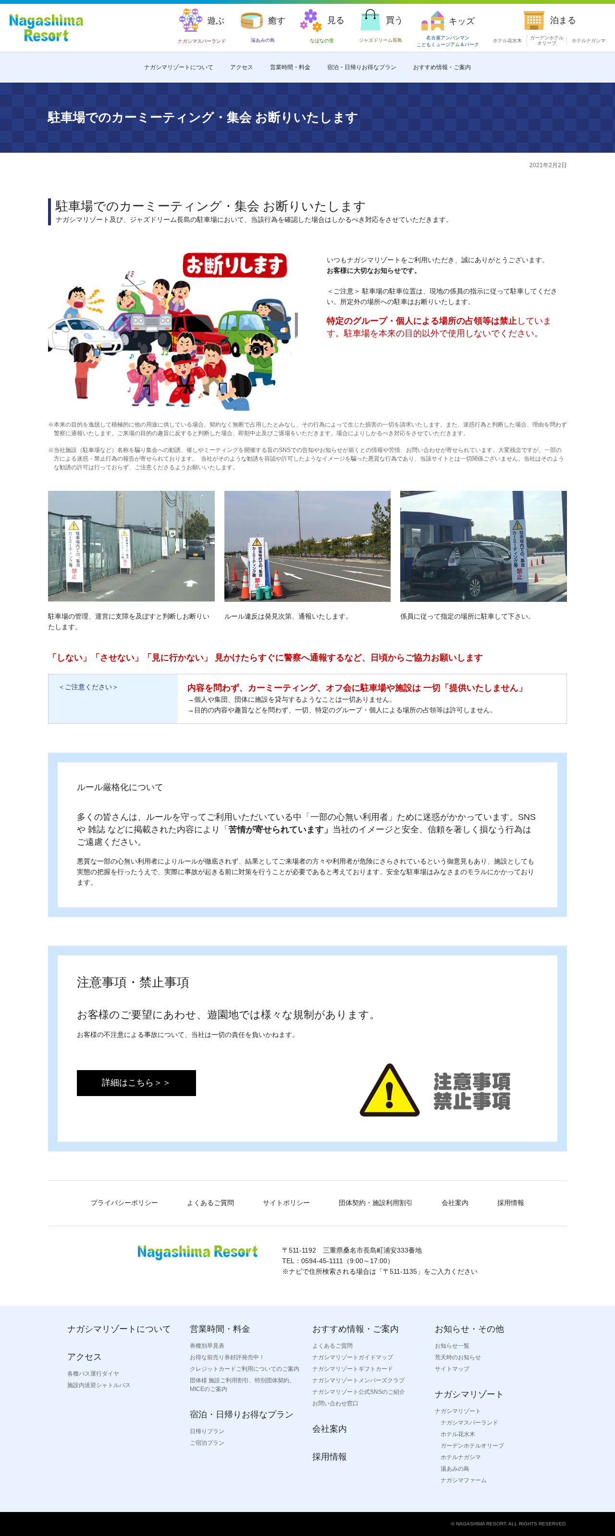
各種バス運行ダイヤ (93, 1373)
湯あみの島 (455, 1468)
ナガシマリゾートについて (178, 67)
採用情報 (510, 1203)
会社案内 (455, 1203)
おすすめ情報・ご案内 (442, 67)
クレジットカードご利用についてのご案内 (244, 1368)
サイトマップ (452, 1368)
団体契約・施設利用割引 (376, 1203)
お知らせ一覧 (452, 1345)
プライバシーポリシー (124, 1203)
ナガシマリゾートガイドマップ (352, 1357)
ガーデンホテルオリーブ (547, 40)
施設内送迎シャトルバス (99, 1385)
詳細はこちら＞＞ (136, 1082)
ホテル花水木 (507, 40)
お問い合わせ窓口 (335, 1403)
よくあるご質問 (210, 1203)
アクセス (241, 67)
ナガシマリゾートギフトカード (352, 1368)
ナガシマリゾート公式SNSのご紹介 (358, 1392)
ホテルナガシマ (588, 40)
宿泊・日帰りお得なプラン (361, 67)
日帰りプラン (207, 1431)
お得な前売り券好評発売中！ (227, 1357)
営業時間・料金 (290, 67)
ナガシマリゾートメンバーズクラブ (358, 1380)
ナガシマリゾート (458, 1411)
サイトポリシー (286, 1203)
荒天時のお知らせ (458, 1357)
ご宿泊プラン (207, 1442)
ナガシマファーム (464, 1480)
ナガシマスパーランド (469, 1422)
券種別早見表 (207, 1345)
